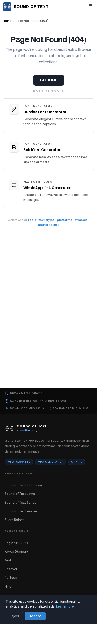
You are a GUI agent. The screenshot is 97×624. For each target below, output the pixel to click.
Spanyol (11, 569)
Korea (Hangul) (16, 551)
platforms (64, 220)
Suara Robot (14, 520)
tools (32, 220)
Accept (35, 616)
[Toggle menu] (90, 7)
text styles (46, 220)
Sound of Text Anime (21, 511)
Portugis (11, 577)
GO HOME (48, 80)
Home (7, 21)
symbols (81, 220)
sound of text (48, 225)
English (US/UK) (16, 543)
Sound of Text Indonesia (23, 485)
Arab (8, 560)
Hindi (8, 586)
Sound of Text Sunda (20, 502)
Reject (14, 616)
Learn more (65, 606)
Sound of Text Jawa (20, 494)
